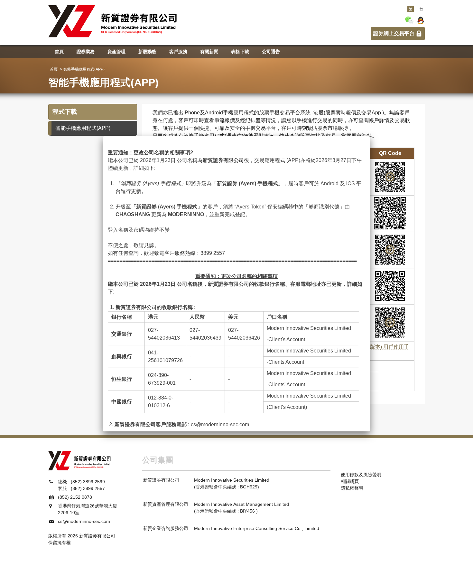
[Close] (370, 136)
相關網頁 (350, 481)
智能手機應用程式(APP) (82, 128)
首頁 (54, 69)
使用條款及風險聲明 (361, 474)
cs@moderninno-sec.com (220, 424)
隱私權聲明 (352, 488)
